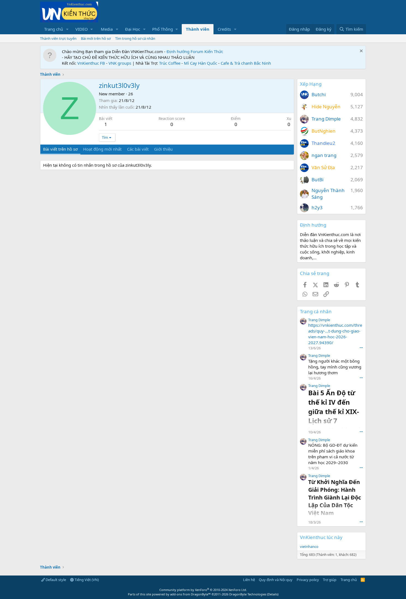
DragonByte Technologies (247, 594)
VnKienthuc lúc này (321, 537)
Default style (55, 579)
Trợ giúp (329, 579)
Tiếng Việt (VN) (86, 579)
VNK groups (120, 63)
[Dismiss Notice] (360, 51)
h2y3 (317, 207)
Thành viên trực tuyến (58, 38)
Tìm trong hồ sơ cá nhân (135, 38)
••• (361, 348)
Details (273, 594)
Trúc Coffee (169, 63)
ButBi (317, 179)
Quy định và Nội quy (275, 579)
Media (107, 29)
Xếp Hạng (310, 84)
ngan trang (324, 155)
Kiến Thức (213, 51)
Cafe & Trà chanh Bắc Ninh (246, 63)
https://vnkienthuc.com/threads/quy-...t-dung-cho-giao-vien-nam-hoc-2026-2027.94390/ (335, 333)
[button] (67, 29)
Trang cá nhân (316, 311)
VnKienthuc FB (91, 63)
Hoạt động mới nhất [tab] (102, 149)
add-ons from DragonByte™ (190, 594)
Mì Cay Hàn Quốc (200, 63)
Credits (224, 29)
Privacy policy (308, 579)
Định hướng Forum (185, 51)
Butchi (319, 94)
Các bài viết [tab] (138, 149)
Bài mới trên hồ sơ (96, 38)
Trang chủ (53, 29)
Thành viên (197, 29)
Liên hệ (249, 579)
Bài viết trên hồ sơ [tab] (60, 149)
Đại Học (132, 29)
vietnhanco (309, 546)
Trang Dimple (326, 119)
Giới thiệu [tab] (163, 149)
